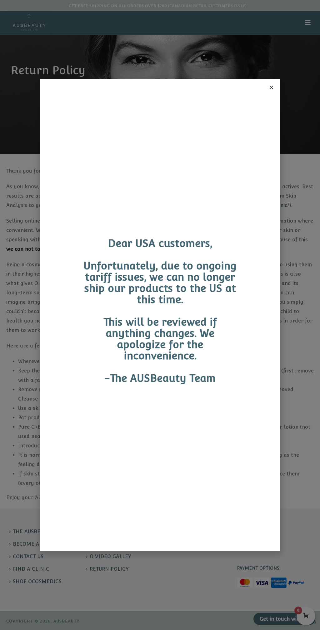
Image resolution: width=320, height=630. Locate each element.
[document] (160, 315)
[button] (271, 87)
